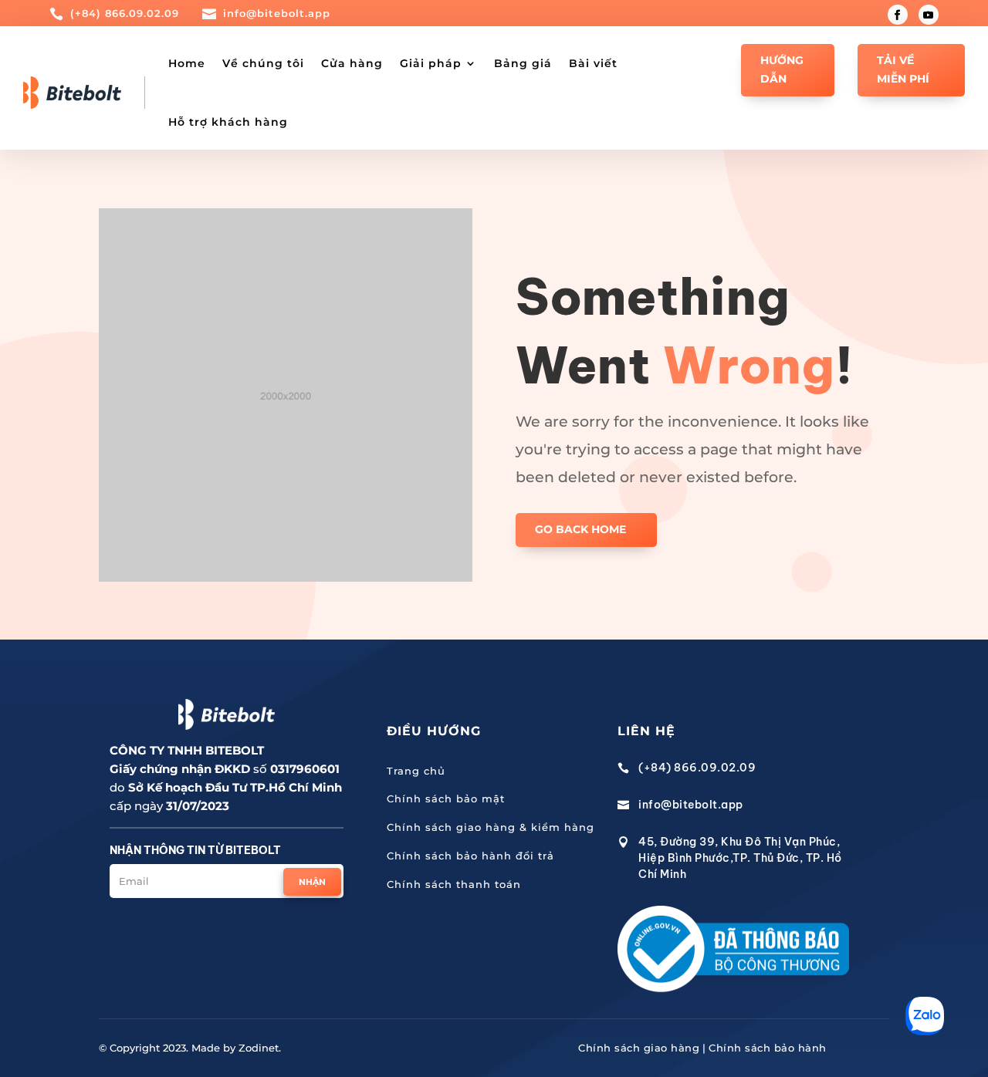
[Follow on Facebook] (898, 15)
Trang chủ (416, 771)
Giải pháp (431, 63)
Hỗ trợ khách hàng (228, 122)
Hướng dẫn (782, 69)
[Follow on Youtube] (929, 15)
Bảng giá (523, 63)
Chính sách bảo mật (446, 798)
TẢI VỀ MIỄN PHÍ (903, 69)
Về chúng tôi (263, 63)
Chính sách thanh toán (454, 884)
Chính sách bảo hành (768, 1048)
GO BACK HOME (580, 529)
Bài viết (593, 63)
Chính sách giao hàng (638, 1048)
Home (186, 63)
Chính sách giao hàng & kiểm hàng (490, 827)
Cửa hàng (352, 63)
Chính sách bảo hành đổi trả (470, 855)
